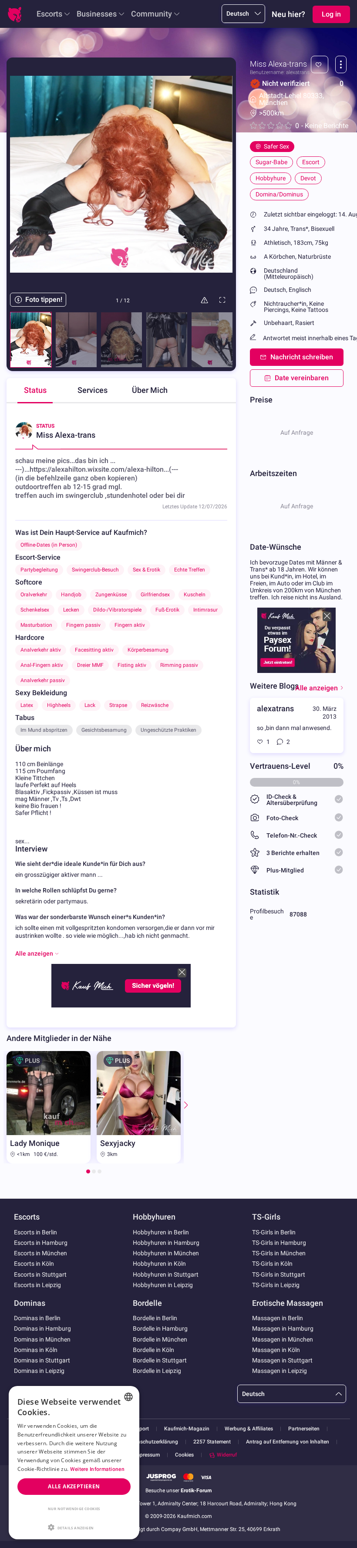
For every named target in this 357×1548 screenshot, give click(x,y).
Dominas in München (42, 1339)
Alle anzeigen (316, 688)
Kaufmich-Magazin (186, 1429)
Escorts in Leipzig (37, 1284)
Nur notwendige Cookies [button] (74, 1508)
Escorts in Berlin (35, 1232)
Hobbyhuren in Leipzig (163, 1284)
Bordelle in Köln (153, 1349)
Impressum (147, 1455)
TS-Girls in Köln (272, 1263)
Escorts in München (40, 1253)
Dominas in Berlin (37, 1318)
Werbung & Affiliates (249, 1429)
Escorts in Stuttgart (40, 1274)
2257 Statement (212, 1442)
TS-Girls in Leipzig (276, 1284)
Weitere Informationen (97, 1469)
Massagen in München (282, 1339)
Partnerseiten (304, 1429)
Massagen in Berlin (277, 1318)
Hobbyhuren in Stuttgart (166, 1274)
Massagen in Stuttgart (282, 1360)
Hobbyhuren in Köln (159, 1263)
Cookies (184, 1455)
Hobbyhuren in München (166, 1253)
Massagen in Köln (276, 1349)
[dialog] (74, 1462)
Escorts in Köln (34, 1263)
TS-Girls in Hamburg (279, 1242)
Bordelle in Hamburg (160, 1328)
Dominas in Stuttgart (42, 1360)
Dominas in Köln (35, 1349)
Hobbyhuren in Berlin (161, 1232)
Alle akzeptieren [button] (74, 1486)
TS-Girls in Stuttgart (278, 1274)
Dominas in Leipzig (39, 1370)
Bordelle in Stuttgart (160, 1360)
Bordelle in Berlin (155, 1318)
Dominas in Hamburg (42, 1328)
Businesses (97, 13)
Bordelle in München (160, 1339)
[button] (74, 1527)
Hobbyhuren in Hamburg (166, 1242)
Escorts (49, 13)
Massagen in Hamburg (282, 1328)
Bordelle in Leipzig (157, 1370)
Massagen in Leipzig (279, 1370)
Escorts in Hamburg (40, 1242)
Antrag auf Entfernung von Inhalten (287, 1442)
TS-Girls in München (279, 1253)
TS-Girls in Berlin (274, 1232)
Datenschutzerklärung (152, 1442)
